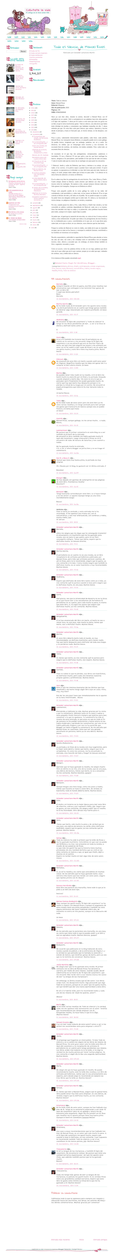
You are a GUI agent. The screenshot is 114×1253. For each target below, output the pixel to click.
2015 (55, 37)
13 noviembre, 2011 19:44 (67, 587)
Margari (59, 478)
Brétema (64, 266)
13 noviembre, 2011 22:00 (67, 861)
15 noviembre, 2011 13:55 (67, 1144)
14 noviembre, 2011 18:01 (67, 1000)
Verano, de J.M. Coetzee (40, 155)
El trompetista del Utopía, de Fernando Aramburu (40, 138)
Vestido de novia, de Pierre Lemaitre (20, 88)
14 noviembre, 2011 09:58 (67, 960)
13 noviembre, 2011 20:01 (67, 813)
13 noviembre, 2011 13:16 (67, 396)
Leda (64, 268)
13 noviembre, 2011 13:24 (67, 413)
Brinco (70, 266)
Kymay (59, 838)
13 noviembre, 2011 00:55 (67, 299)
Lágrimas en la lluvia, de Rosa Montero (39, 193)
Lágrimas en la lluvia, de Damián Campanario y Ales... (40, 151)
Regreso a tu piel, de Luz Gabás (19, 142)
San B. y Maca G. (63, 458)
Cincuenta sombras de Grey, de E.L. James (19, 78)
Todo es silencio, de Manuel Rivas (39, 169)
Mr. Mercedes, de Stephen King (20, 109)
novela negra (95, 268)
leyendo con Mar (14, 203)
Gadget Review (77, 1249)
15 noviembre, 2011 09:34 (67, 1059)
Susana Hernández (64, 886)
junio (34, 212)
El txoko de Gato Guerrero (38, 53)
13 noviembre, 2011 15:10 (67, 425)
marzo (35, 220)
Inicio (81, 1240)
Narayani (60, 492)
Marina (59, 373)
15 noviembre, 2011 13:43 (67, 1120)
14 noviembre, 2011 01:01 (67, 896)
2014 (49, 37)
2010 (23, 37)
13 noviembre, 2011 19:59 (67, 793)
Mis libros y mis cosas (16, 212)
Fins (53, 268)
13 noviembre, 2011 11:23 (67, 354)
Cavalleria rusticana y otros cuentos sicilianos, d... (40, 198)
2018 (75, 37)
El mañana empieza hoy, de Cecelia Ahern (39, 174)
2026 (31, 41)
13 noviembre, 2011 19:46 (67, 627)
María (58, 1005)
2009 (16, 37)
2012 (35, 37)
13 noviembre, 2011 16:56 (67, 504)
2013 (42, 37)
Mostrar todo (22, 224)
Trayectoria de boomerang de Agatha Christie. (16, 206)
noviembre (36, 134)
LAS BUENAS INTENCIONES (17, 220)
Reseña (54, 270)
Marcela (59, 284)
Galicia (58, 268)
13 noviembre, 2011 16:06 (67, 453)
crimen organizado (97, 266)
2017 (68, 37)
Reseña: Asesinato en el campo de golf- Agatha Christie (17, 184)
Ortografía (33, 63)
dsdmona (60, 320)
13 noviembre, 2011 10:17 (67, 315)
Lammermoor (61, 430)
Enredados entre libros (17, 181)
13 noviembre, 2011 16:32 (67, 487)
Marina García (62, 304)
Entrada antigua (100, 1240)
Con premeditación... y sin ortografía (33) (40, 142)
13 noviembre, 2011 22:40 (67, 880)
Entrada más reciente (60, 1240)
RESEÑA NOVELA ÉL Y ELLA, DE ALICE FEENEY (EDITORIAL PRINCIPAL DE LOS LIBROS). (17, 196)
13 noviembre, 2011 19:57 (67, 756)
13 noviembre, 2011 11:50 (67, 368)
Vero (58, 685)
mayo (35, 215)
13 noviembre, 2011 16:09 (67, 473)
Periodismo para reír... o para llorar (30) (39, 158)
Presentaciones (34, 61)
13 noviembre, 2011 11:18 (66, 332)
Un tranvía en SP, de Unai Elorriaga (39, 162)
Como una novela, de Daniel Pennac (39, 146)
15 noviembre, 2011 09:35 (67, 1081)
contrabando (84, 266)
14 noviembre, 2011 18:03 (67, 1017)
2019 (81, 37)
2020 (88, 37)
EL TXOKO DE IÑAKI (15, 218)
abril (34, 217)
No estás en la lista (15, 213)
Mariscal (69, 268)
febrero (35, 222)
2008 (9, 37)
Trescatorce (61, 1149)
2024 (16, 41)
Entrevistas (33, 59)
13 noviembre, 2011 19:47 (67, 647)
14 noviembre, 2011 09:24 (67, 920)
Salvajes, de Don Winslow (19, 97)
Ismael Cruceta (62, 1022)
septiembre (37, 205)
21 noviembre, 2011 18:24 (67, 1164)
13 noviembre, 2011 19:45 (67, 609)
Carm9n (59, 418)
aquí (79, 258)
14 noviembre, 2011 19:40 (67, 1029)
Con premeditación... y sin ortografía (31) (40, 184)
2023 (9, 41)
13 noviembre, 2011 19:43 (67, 570)
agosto (35, 208)
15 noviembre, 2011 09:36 (67, 1100)
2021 (95, 37)
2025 (23, 41)
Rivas (60, 270)
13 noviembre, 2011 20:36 (67, 833)
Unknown (59, 359)
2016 (62, 37)
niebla (86, 268)
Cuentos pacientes (35, 57)
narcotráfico (79, 268)
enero (35, 225)
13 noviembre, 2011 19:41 (67, 544)
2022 (102, 37)
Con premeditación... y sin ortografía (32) (40, 165)
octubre (35, 203)
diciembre (36, 132)
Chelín (76, 266)
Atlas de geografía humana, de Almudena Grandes (19, 154)
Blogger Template (64, 1249)
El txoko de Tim (34, 51)
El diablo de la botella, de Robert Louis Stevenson (40, 189)
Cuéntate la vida (37, 1249)
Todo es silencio (69, 270)
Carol (58, 337)
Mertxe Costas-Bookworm (66, 901)
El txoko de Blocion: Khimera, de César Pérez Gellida (19, 68)
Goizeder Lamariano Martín (67, 527)
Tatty (58, 401)
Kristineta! (60, 1105)
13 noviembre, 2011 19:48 (67, 663)
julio (34, 210)
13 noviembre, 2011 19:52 (67, 736)
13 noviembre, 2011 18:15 (67, 522)
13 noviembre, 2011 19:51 (67, 700)
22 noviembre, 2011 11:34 (67, 1186)
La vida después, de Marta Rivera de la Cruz (39, 180)
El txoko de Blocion (36, 55)
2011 (29, 37)
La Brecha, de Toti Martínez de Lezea (20, 120)
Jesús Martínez (62, 965)
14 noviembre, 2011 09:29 (67, 938)
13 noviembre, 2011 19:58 (67, 776)
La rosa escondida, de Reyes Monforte (20, 131)
